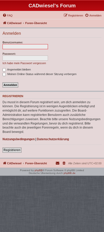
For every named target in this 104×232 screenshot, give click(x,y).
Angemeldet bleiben (19, 69)
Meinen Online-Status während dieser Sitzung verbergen (41, 74)
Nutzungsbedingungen (19, 139)
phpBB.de (69, 173)
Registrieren (12, 150)
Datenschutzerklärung (53, 139)
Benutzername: (13, 42)
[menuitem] (8, 15)
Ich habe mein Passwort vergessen (24, 63)
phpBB (39, 170)
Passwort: (9, 53)
